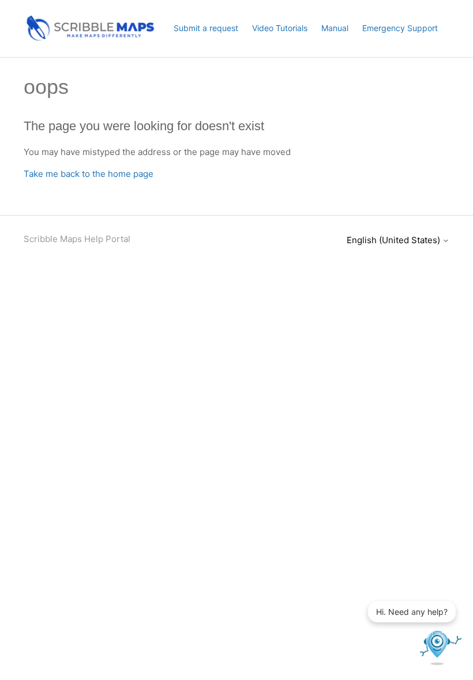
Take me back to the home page (88, 173)
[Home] (89, 38)
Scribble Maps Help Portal (77, 238)
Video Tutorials (279, 28)
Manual (334, 28)
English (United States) (394, 240)
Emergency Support (400, 28)
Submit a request (206, 28)
